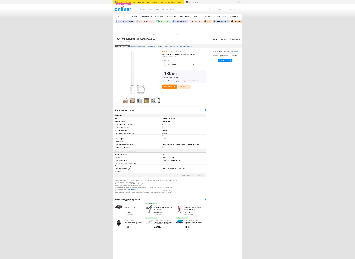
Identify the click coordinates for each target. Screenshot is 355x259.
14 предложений (158, 229)
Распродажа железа (222, 21)
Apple (208, 21)
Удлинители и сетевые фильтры (162, 220)
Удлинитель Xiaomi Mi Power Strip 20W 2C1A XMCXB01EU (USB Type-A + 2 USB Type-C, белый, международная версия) (163, 223)
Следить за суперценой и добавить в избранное (183, 81)
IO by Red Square (164, 21)
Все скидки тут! (196, 21)
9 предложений (188, 214)
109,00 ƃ (187, 227)
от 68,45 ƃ (188, 213)
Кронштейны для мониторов (162, 205)
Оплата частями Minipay (146, 21)
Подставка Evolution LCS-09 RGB (193, 223)
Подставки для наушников (191, 205)
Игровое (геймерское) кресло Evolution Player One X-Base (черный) (133, 223)
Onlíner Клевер (193, 2)
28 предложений (128, 229)
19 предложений (128, 214)
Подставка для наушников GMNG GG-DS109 (192, 208)
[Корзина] (238, 9)
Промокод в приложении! (125, 21)
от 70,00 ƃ (127, 213)
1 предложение (188, 229)
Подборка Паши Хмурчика (241, 21)
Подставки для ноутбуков (130, 205)
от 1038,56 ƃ (128, 227)
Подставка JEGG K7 (130, 208)
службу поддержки (132, 189)
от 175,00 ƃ (158, 213)
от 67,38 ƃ (157, 227)
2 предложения (158, 214)
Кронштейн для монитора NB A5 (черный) (163, 208)
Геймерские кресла (129, 220)
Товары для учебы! (180, 21)
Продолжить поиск (225, 60)
